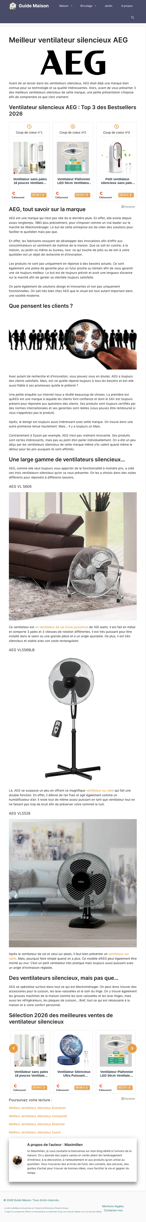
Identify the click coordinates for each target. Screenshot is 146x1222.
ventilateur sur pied (99, 790)
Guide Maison (34, 5)
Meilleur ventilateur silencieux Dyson (35, 1132)
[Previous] (13, 1048)
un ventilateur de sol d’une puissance (61, 627)
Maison (63, 6)
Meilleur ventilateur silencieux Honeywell (38, 1116)
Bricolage (86, 6)
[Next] (132, 1048)
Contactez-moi (113, 1210)
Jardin (108, 6)
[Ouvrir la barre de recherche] (132, 17)
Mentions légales (113, 1206)
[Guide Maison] (13, 6)
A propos (127, 6)
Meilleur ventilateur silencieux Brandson (37, 1108)
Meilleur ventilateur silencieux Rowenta (37, 1124)
